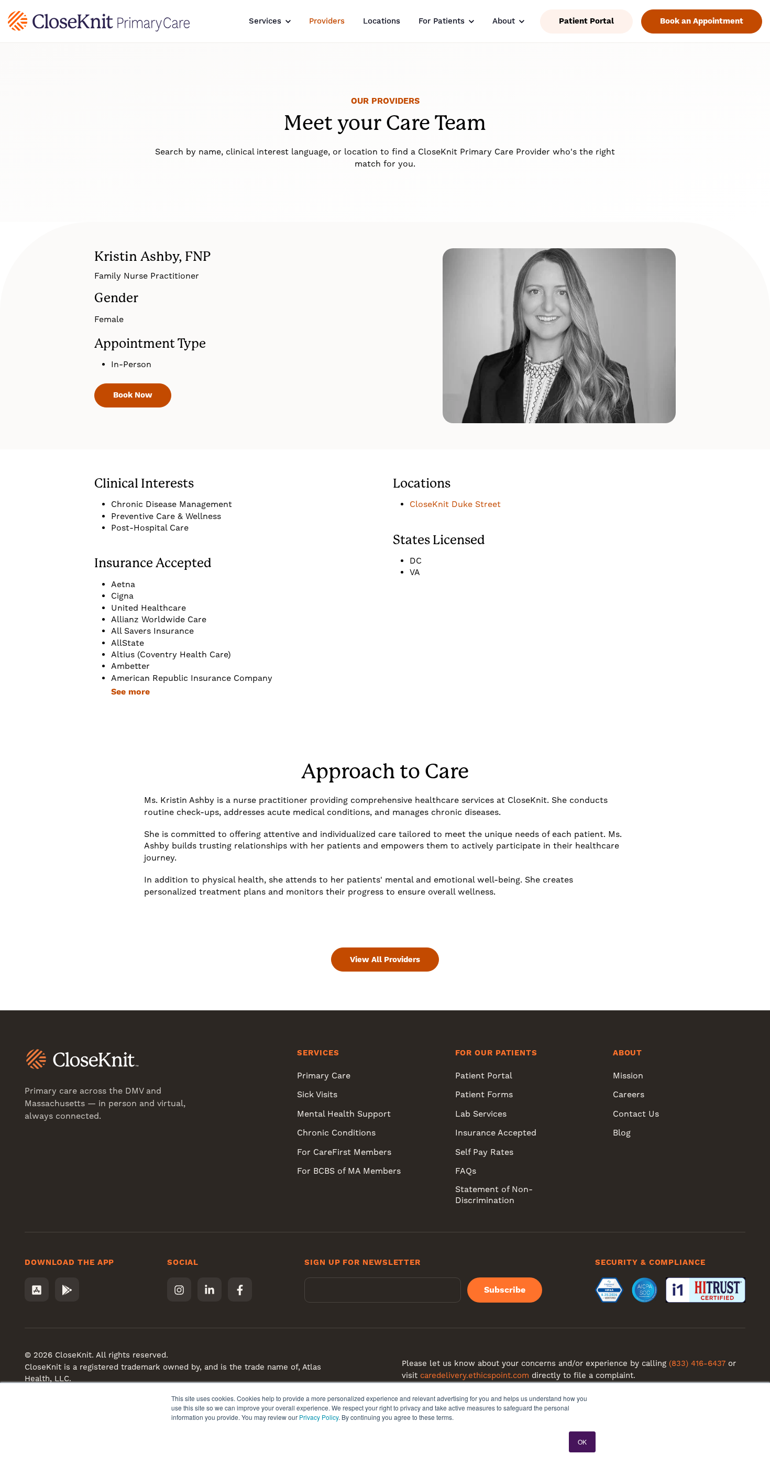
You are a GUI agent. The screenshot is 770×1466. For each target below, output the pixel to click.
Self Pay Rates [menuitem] (484, 1152)
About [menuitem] (628, 1052)
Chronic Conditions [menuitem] (336, 1133)
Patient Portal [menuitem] (483, 1076)
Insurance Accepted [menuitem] (495, 1133)
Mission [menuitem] (628, 1076)
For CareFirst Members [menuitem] (344, 1152)
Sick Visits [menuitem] (317, 1094)
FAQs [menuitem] (465, 1171)
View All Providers (385, 959)
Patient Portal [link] (586, 21)
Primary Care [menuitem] (323, 1076)
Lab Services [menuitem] (481, 1114)
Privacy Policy (318, 1417)
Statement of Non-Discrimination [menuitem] (494, 1194)
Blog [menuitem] (622, 1133)
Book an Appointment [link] (701, 21)
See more (130, 692)
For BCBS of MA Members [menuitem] (349, 1171)
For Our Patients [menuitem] (496, 1052)
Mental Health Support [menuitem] (344, 1114)
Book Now (132, 395)
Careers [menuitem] (628, 1094)
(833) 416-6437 (697, 1363)
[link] (99, 21)
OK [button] (582, 1441)
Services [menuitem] (318, 1052)
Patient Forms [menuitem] (484, 1094)
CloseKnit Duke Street (455, 504)
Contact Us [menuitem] (636, 1114)
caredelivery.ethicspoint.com (474, 1375)
